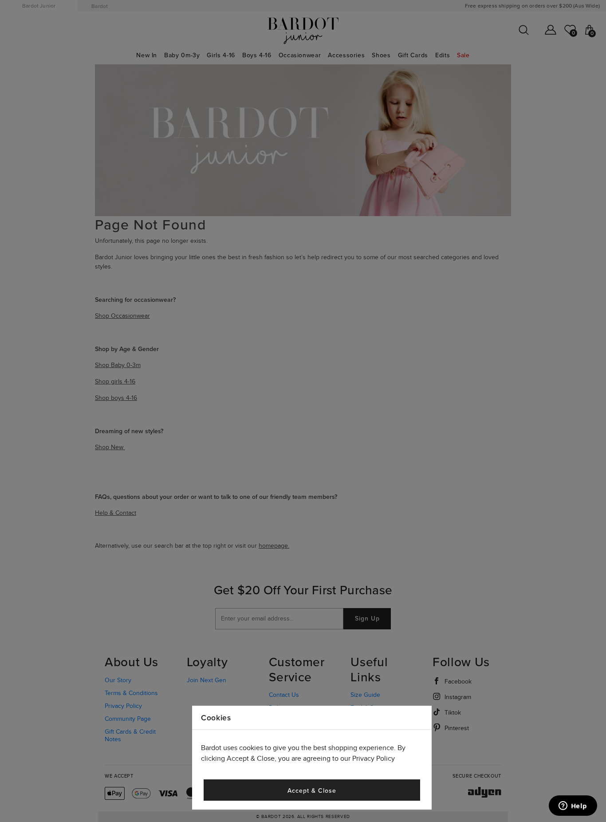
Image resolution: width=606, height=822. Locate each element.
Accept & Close (311, 790)
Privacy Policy (373, 759)
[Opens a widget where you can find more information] (572, 806)
